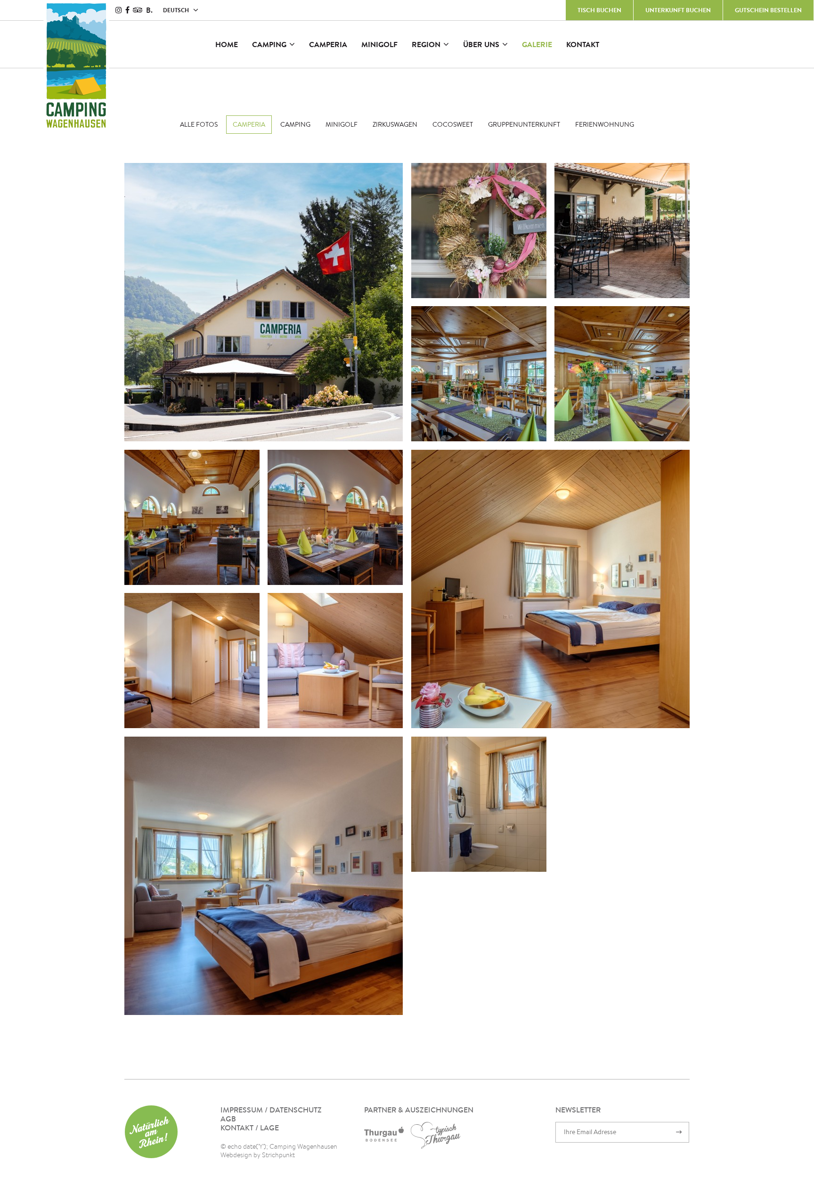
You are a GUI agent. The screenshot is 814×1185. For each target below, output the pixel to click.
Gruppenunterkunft (524, 124)
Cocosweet (452, 124)
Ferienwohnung (604, 124)
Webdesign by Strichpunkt (257, 1155)
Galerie (537, 44)
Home (226, 44)
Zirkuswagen (395, 124)
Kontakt (582, 44)
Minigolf (379, 44)
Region (426, 44)
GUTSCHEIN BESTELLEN (768, 10)
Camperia (328, 44)
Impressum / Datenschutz (271, 1109)
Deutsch (176, 10)
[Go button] (679, 1132)
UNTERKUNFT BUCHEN (678, 10)
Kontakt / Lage (249, 1127)
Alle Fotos (199, 124)
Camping (269, 44)
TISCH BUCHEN (599, 10)
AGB (228, 1118)
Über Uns (481, 44)
